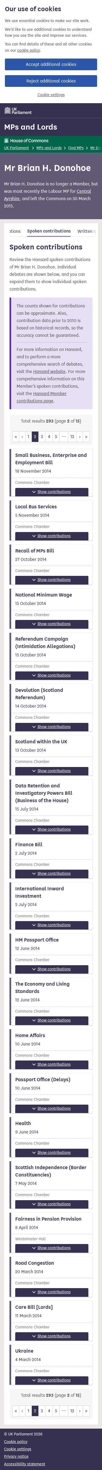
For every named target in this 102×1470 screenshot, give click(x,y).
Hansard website (49, 371)
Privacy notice (16, 1456)
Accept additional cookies (51, 64)
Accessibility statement (24, 1464)
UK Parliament (16, 148)
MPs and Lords (30, 127)
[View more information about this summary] (51, 472)
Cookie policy (15, 1442)
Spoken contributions (49, 231)
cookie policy (28, 50)
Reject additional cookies (51, 81)
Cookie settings (51, 95)
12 (72, 436)
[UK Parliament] (18, 111)
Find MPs (76, 148)
